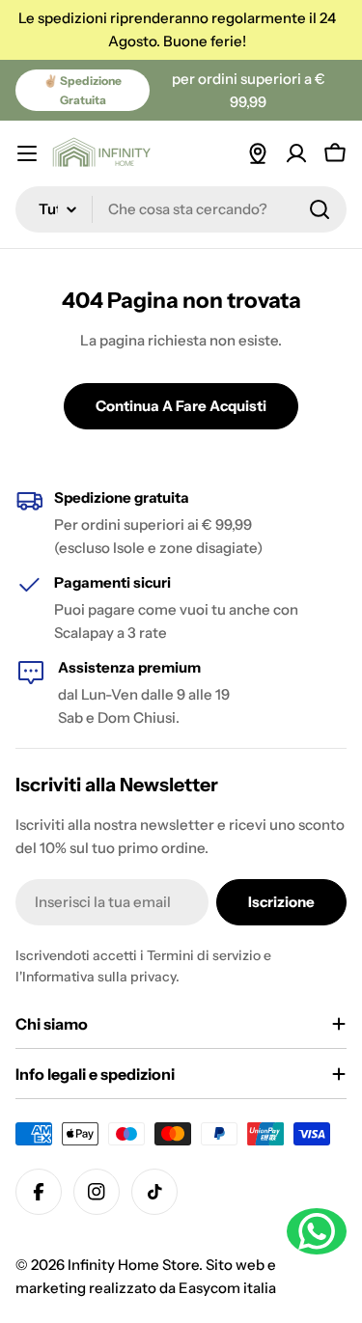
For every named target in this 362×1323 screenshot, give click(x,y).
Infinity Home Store (133, 1264)
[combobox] (181, 209)
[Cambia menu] (27, 153)
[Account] (296, 153)
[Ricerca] (319, 209)
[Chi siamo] (257, 153)
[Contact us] (317, 1231)
